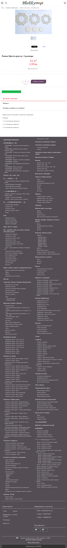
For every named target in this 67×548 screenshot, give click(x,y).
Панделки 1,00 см (42, 238)
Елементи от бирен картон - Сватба (13, 407)
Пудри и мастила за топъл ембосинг (14, 498)
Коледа (7, 212)
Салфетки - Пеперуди (42, 353)
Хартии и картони (41, 392)
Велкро (39, 187)
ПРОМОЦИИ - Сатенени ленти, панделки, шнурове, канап (17, 153)
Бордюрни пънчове (41, 306)
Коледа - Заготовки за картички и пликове (47, 442)
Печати (37, 266)
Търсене (15, 511)
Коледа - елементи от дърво (44, 461)
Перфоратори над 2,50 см (43, 304)
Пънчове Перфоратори (42, 298)
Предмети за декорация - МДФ (44, 286)
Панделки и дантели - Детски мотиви (46, 252)
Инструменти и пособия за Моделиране (46, 407)
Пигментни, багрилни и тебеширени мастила (47, 380)
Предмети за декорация (10, 223)
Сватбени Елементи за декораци (13, 186)
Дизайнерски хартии (10, 218)
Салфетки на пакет (41, 370)
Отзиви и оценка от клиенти (13, 108)
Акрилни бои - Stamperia (11, 234)
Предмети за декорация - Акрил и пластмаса (47, 280)
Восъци (39, 224)
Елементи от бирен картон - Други (13, 425)
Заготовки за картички (42, 147)
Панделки (39, 235)
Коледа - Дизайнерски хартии (44, 448)
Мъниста (7, 274)
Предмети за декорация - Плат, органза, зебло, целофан (47, 294)
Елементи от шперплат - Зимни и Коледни (15, 452)
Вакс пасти (7, 320)
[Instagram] (40, 520)
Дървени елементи (9, 461)
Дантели (39, 248)
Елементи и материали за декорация (14, 457)
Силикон (39, 189)
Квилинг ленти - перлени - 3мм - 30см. (46, 166)
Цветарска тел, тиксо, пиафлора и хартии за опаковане (18, 491)
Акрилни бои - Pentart (10, 236)
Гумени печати (40, 272)
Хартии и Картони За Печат (43, 396)
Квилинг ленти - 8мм (42, 168)
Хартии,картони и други (42, 388)
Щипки (7, 489)
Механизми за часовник (11, 481)
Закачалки (39, 212)
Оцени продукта (34, 50)
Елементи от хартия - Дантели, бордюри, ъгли (16, 369)
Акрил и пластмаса (9, 459)
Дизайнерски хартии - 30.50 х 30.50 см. (14, 343)
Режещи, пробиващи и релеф (44, 403)
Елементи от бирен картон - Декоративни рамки (29, 7)
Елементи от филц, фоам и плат (13, 463)
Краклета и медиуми (10, 330)
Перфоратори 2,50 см (42, 302)
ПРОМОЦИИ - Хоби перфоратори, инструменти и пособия (17, 164)
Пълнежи (7, 485)
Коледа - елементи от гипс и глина (46, 458)
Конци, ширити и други (42, 250)
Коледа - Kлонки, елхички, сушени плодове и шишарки (47, 480)
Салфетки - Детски (41, 344)
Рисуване (38, 323)
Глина (6, 296)
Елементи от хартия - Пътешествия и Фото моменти (17, 384)
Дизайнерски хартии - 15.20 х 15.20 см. (14, 339)
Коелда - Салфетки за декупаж (44, 446)
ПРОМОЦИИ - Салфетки (11, 161)
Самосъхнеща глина (11, 298)
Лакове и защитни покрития (12, 326)
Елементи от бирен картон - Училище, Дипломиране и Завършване (17, 410)
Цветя (38, 415)
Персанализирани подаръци (11, 204)
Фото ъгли (39, 191)
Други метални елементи (12, 479)
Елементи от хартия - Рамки (12, 371)
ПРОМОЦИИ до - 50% (10, 143)
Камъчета (39, 261)
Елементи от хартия (9, 356)
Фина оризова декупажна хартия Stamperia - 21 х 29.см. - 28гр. (17, 314)
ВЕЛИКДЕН (38, 428)
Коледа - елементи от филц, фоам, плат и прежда (49, 459)
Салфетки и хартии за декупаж (44, 434)
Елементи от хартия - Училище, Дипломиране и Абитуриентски (16, 363)
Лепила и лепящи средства (43, 177)
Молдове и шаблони (10, 294)
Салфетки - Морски (41, 349)
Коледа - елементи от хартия (45, 455)
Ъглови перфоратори (42, 308)
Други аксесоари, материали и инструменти (47, 216)
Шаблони (7, 332)
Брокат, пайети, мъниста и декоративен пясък (17, 267)
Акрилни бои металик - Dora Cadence (14, 243)
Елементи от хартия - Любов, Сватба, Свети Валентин (18, 367)
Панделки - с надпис (43, 246)
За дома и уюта (9, 206)
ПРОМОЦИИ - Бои (10, 157)
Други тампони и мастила (43, 382)
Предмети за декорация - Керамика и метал (47, 288)
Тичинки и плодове (41, 419)
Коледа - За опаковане (42, 477)
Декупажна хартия (9, 305)
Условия (15, 514)
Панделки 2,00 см (42, 240)
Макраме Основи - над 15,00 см (44, 200)
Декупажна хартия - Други (12, 316)
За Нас (5, 511)
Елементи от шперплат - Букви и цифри (14, 443)
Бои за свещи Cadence (10, 257)
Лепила (7, 328)
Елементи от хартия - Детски (12, 360)
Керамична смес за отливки (12, 284)
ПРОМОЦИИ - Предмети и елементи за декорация (17, 159)
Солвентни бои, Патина (10, 258)
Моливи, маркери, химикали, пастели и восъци (47, 220)
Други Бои (7, 264)
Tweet (44, 46)
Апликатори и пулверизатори (44, 376)
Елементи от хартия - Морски (12, 379)
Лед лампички (8, 469)
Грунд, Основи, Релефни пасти (12, 322)
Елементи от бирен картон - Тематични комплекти (17, 432)
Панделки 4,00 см (42, 243)
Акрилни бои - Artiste (10, 240)
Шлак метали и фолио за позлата (45, 436)
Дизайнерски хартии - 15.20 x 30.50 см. (14, 347)
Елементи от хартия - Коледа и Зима (14, 396)
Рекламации (6, 520)
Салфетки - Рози (41, 355)
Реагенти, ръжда (9, 262)
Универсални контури (10, 260)
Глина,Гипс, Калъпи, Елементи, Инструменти (17, 282)
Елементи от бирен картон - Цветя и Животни (16, 416)
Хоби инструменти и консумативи (45, 399)
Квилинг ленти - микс (42, 164)
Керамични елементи (10, 286)
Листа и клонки (40, 417)
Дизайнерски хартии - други (12, 349)
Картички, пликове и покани (12, 210)
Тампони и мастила (41, 373)
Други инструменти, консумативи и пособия (47, 409)
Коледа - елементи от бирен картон (46, 453)
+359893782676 (46, 514)
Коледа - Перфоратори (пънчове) (45, 474)
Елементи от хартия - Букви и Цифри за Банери (16, 358)
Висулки (6, 279)
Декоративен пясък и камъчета (12, 276)
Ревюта (6, 103)
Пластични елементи (10, 290)
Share (35, 46)
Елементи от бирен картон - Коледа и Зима (15, 430)
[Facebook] (36, 520)
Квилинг (37, 160)
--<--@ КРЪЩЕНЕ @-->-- (11, 191)
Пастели (39, 229)
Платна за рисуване (41, 327)
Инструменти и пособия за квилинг (45, 170)
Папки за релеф (9, 496)
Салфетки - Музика (41, 351)
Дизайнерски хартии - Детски (12, 353)
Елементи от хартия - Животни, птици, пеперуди (17, 366)
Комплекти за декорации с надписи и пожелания (16, 467)
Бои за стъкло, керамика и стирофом (14, 253)
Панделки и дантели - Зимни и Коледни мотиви (48, 254)
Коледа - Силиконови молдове (44, 485)
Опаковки (38, 205)
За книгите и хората (10, 208)
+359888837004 (46, 517)
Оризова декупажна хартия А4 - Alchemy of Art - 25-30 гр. (17, 308)
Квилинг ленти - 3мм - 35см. (44, 163)
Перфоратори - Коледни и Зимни (45, 320)
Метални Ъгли (9, 473)
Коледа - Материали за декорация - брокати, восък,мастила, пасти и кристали (47, 467)
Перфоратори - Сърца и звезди (44, 312)
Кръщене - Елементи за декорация (13, 197)
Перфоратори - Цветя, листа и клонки (46, 314)
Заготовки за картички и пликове (45, 145)
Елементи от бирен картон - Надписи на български (17, 403)
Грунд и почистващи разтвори (44, 325)
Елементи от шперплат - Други (12, 454)
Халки (7, 478)
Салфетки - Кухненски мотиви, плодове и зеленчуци (49, 359)
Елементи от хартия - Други (12, 390)
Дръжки (39, 211)
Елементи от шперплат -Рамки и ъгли (14, 445)
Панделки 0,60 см (42, 237)
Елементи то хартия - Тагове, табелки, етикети (16, 386)
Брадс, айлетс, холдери (10, 226)
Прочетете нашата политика (34, 539)
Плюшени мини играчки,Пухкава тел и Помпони (17, 487)
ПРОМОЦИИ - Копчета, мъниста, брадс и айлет (16, 155)
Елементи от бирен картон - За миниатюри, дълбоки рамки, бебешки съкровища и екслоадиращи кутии (17, 428)
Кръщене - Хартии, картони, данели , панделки (16, 199)
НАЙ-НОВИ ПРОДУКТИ (11, 140)
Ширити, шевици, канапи (11, 221)
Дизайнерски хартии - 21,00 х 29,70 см (14, 345)
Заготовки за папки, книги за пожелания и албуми (48, 153)
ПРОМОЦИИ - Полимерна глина (13, 168)
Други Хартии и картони (43, 394)
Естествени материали (10, 465)
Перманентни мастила (42, 378)
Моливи (39, 227)
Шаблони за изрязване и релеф (44, 425)
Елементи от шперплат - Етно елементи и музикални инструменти (17, 449)
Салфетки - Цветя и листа (43, 361)
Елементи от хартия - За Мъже (12, 377)
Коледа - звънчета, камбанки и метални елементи (50, 462)
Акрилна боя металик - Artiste (12, 242)
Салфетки (38, 339)
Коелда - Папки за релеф (43, 472)
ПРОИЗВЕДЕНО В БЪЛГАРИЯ (11, 91)
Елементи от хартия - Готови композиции (15, 392)
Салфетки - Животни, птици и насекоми (46, 346)
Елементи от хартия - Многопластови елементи (16, 388)
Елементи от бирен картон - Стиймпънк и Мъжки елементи (16, 419)
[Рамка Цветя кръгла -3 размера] (33, 33)
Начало (2, 7)
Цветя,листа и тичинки (42, 412)
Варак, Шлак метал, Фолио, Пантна (13, 324)
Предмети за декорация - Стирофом (45, 290)
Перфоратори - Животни (43, 318)
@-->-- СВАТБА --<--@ (10, 178)
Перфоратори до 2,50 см (43, 300)
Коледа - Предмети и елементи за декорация (47, 476)
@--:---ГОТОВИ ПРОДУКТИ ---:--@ (14, 202)
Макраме (38, 194)
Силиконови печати (41, 270)
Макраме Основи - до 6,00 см (44, 196)
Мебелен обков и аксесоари (43, 208)
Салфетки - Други (41, 368)
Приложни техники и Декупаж (12, 303)
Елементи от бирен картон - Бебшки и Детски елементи (15, 414)
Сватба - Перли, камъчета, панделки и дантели (16, 188)
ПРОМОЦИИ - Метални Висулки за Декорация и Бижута (16, 171)
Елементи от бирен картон (12, 7)
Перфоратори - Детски (42, 316)
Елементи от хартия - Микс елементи (14, 394)
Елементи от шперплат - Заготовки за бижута (16, 447)
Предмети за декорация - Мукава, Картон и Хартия (49, 284)
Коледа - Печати (41, 483)
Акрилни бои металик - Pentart (12, 238)
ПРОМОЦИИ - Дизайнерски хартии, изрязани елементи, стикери (16, 149)
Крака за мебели (41, 214)
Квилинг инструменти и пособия (45, 405)
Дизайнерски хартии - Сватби (12, 351)
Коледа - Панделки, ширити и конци (45, 470)
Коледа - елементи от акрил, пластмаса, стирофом (50, 456)
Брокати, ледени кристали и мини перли (14, 270)
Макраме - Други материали (44, 202)
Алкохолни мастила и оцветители (13, 251)
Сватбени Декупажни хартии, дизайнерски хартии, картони (16, 181)
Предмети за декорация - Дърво (44, 282)
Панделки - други (42, 244)
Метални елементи (9, 471)
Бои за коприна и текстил (11, 255)
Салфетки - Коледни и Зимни (44, 347)
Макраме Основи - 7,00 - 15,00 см (45, 198)
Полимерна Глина (10, 300)
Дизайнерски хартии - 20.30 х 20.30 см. (14, 341)
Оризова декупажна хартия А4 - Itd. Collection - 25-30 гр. (18, 311)
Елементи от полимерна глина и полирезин (15, 288)
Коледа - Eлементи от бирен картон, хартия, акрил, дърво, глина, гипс (49, 451)
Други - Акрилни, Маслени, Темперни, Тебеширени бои (17, 248)
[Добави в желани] (64, 77)
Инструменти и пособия (11, 334)
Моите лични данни (33, 542)
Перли (38, 259)
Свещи (37, 336)
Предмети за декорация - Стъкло (45, 291)
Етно (4, 215)
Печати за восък (41, 274)
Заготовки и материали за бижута (45, 141)
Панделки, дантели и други (43, 232)
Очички (7, 483)
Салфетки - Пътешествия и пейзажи (45, 357)
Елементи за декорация (10, 220)
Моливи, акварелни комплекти (44, 333)
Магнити (8, 475)
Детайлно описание (10, 98)
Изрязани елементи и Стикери (44, 157)
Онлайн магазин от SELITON (33, 546)
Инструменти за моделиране (12, 292)
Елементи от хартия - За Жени (12, 375)
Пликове (39, 149)
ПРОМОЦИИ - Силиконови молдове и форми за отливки (16, 146)
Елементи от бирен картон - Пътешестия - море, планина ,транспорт (16, 422)
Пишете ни (6, 523)
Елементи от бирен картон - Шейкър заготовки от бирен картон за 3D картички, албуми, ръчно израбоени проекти (17, 436)
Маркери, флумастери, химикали (45, 226)
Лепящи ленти (40, 181)
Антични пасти (8, 318)
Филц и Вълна (39, 385)
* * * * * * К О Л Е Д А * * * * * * (45, 439)
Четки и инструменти (42, 331)
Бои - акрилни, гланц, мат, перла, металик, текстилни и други (16, 230)
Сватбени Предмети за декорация (13, 184)
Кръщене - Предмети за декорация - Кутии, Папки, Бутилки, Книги (17, 194)
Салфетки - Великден (42, 342)
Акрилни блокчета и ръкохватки (45, 268)
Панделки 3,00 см (42, 241)
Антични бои (8, 245)
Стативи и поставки (41, 329)
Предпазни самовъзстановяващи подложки (47, 402)
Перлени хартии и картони (43, 390)
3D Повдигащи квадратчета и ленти (45, 183)
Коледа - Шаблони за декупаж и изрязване (47, 487)
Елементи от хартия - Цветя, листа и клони (15, 373)
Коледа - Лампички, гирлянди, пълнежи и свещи (48, 464)
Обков (7, 476)
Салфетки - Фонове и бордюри (44, 366)
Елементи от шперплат (10, 440)
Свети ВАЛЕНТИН (41, 422)
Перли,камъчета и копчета (43, 257)
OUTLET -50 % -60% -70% (11, 175)
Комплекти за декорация (42, 173)
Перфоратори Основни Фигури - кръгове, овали (48, 310)
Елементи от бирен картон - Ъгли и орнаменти (16, 405)
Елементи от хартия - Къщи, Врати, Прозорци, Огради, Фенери (16, 382)
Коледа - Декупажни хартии (43, 444)
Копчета (39, 263)
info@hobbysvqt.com (47, 510)
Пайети (7, 272)
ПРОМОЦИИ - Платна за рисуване (13, 167)
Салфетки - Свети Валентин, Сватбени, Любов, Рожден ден (48, 364)
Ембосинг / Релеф (8, 494)
